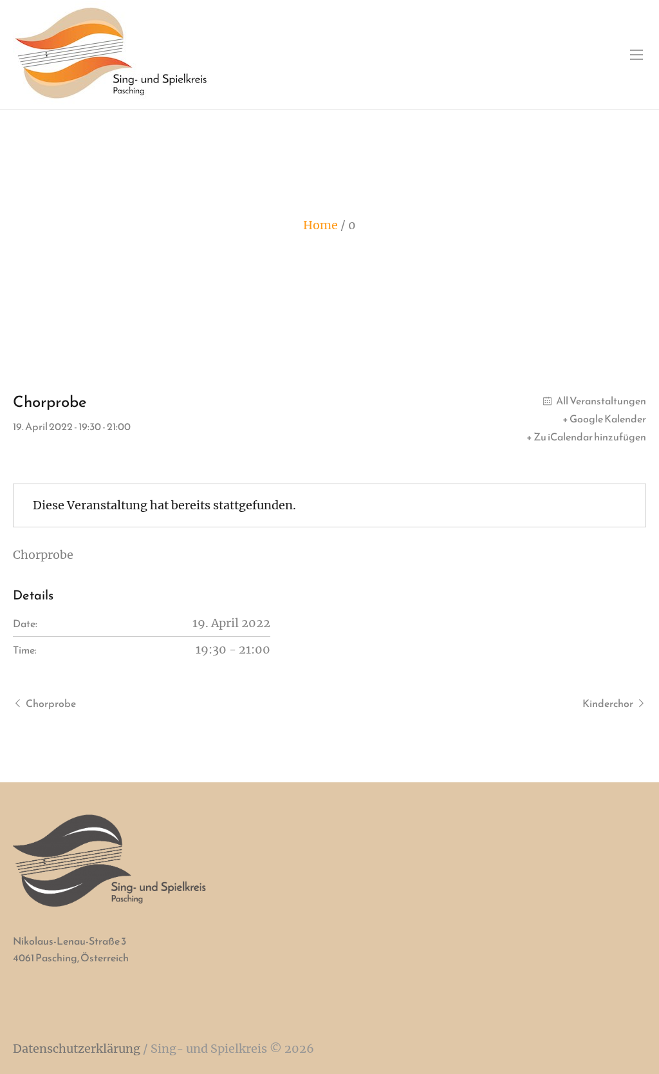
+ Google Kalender (604, 418)
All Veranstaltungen (600, 400)
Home (320, 225)
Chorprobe (51, 703)
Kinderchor (607, 703)
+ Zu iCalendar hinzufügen (586, 436)
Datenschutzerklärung (76, 1048)
